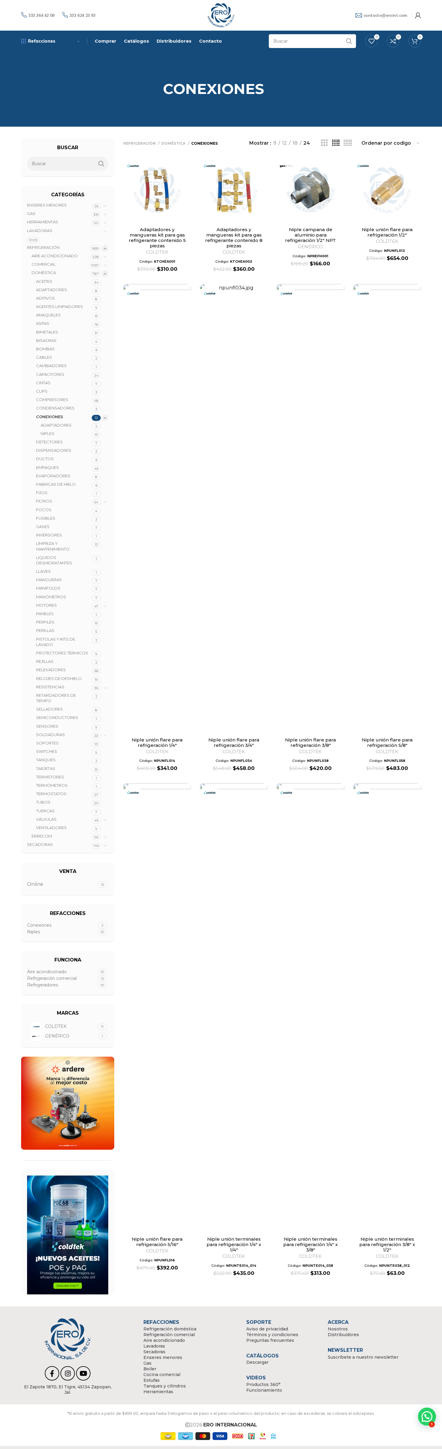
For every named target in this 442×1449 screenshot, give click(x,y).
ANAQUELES (48, 314)
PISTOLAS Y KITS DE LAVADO (55, 642)
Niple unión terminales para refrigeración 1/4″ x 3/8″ (310, 1244)
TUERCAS (45, 810)
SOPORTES (47, 743)
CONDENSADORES (55, 408)
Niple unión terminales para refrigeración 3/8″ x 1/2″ (387, 1244)
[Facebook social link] (52, 1373)
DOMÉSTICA (44, 272)
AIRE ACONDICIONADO (55, 255)
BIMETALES (47, 332)
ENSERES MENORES (47, 205)
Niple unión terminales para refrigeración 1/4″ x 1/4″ (234, 1244)
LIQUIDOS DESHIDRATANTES (54, 560)
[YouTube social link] (83, 1373)
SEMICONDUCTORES (57, 717)
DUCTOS (45, 458)
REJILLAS (45, 661)
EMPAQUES (47, 467)
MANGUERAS (49, 579)
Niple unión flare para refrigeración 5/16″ (157, 1241)
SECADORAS (40, 844)
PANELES (45, 613)
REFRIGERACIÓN (43, 247)
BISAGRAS (46, 340)
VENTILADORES (51, 827)
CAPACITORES (50, 374)
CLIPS (42, 391)
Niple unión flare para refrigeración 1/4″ (157, 742)
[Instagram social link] (67, 1373)
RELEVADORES (51, 669)
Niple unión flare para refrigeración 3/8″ (310, 742)
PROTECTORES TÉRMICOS (62, 653)
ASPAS (42, 323)
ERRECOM (42, 836)
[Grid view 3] (324, 143)
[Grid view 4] (335, 143)
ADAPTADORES (51, 289)
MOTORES (46, 605)
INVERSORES (49, 535)
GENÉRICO (310, 246)
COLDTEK (157, 252)
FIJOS (42, 492)
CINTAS (43, 382)
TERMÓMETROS (52, 785)
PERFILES (45, 622)
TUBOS (43, 802)
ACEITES (44, 281)
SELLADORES (49, 709)
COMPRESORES (52, 399)
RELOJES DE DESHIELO (59, 678)
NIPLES (47, 433)
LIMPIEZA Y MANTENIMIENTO (52, 546)
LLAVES (43, 571)
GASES (43, 526)
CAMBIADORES (51, 365)
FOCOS (43, 509)
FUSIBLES (45, 518)
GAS (31, 213)
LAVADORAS (39, 230)
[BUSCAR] (349, 41)
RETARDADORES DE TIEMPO (56, 698)
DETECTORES (49, 441)
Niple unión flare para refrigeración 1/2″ (387, 232)
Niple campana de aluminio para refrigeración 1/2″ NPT (310, 235)
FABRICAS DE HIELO (56, 484)
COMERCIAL (44, 264)
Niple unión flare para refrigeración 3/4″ (233, 742)
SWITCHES (46, 751)
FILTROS (44, 501)
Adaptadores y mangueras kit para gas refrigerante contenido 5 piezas (157, 238)
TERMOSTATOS (51, 793)
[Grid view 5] (348, 143)
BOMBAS (45, 348)
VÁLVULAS (46, 819)
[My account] (418, 15)
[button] (427, 1417)
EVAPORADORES (53, 475)
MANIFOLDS (48, 588)
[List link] (67, 1389)
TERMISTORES (50, 776)
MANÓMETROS (51, 596)
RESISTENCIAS (50, 686)
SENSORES (47, 726)
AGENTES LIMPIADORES (59, 306)
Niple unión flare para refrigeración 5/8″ (387, 742)
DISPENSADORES (53, 450)
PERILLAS (45, 630)
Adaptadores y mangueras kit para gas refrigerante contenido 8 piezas (233, 238)
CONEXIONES (49, 416)
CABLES (44, 357)
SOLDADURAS (50, 734)
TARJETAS (45, 768)
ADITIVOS (45, 298)
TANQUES (46, 759)
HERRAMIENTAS (42, 221)
